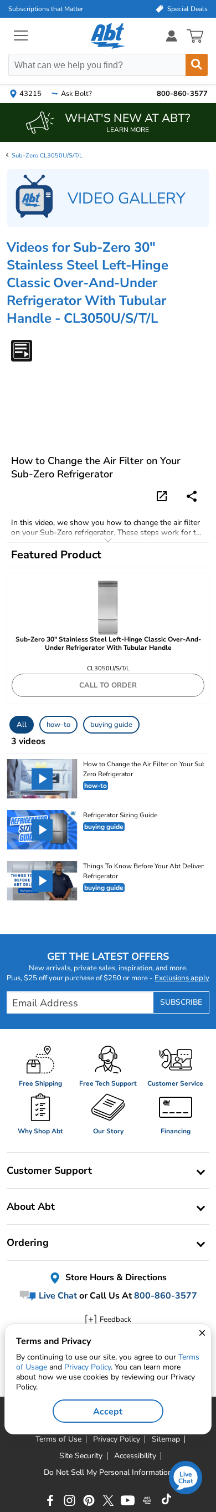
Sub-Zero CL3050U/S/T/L (47, 155)
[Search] (197, 65)
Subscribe (181, 1002)
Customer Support (49, 1170)
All (22, 725)
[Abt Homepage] (108, 36)
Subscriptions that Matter (45, 8)
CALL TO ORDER (108, 685)
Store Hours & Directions (115, 1277)
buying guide (111, 725)
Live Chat (57, 1296)
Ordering (28, 1242)
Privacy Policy (87, 1367)
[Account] (172, 35)
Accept (107, 1412)
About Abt (31, 1206)
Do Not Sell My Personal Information (108, 1473)
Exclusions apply (182, 978)
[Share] (191, 496)
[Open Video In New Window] (163, 495)
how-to (58, 725)
